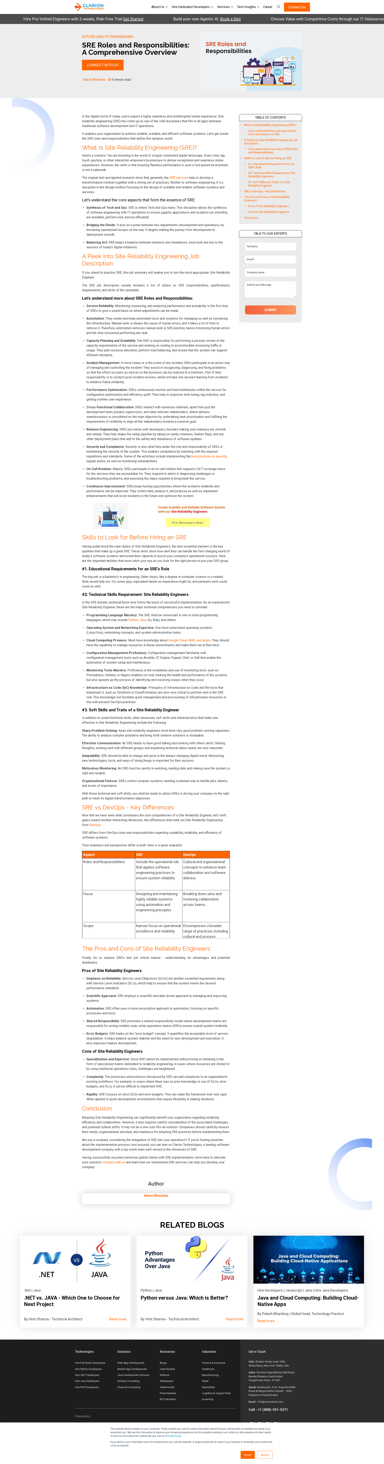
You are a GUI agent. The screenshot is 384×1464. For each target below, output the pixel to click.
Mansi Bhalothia (94, 79)
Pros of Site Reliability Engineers (268, 206)
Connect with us (114, 1162)
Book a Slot (201, 19)
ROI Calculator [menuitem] (168, 1399)
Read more (118, 1319)
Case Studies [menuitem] (167, 1369)
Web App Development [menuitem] (130, 1362)
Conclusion (251, 217)
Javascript (293, 1290)
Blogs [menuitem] (163, 1362)
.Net (27, 1290)
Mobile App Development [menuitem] (132, 1369)
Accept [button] (247, 1454)
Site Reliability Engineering (107, 37)
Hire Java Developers (331, 1290)
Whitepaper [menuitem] (166, 1381)
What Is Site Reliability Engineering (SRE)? (270, 125)
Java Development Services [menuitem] (133, 1375)
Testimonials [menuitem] (167, 1387)
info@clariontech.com (270, 1401)
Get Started (103, 19)
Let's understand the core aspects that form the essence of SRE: (272, 132)
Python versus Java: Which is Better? (184, 1298)
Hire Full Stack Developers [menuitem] (90, 1362)
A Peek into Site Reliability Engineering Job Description (271, 141)
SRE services (178, 178)
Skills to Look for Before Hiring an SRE (268, 158)
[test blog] (75, 1260)
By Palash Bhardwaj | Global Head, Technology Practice (300, 1314)
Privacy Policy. (174, 1435)
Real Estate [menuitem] (208, 1387)
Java (143, 620)
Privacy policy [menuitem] (82, 1416)
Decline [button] (265, 1454)
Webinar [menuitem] (164, 1375)
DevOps (95, 825)
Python (133, 620)
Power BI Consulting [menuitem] (128, 1387)
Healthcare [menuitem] (208, 1369)
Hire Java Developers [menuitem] (87, 1381)
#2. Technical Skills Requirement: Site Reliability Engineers (271, 174)
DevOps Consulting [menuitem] (128, 1381)
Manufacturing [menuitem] (210, 1375)
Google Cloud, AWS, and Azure (189, 640)
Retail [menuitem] (205, 1381)
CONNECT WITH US (103, 65)
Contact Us (297, 7)
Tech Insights (246, 7)
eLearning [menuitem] (207, 1399)
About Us (157, 7)
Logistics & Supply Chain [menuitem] (216, 1393)
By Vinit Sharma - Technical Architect (53, 1319)
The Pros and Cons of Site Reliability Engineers (267, 198)
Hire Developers (270, 1290)
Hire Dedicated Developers (191, 7)
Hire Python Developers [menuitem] (88, 1369)
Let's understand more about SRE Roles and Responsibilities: (273, 150)
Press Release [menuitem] (168, 1393)
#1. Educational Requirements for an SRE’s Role (271, 165)
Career (267, 7)
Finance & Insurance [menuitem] (213, 1362)
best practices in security (209, 456)
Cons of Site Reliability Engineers (268, 212)
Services (223, 7)
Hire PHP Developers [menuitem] (87, 1387)
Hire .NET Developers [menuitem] (87, 1375)
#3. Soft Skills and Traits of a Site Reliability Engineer (269, 184)
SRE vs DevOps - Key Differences (265, 191)
